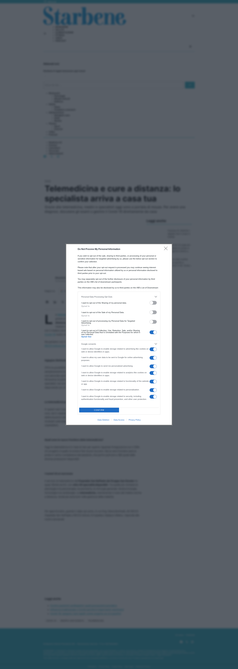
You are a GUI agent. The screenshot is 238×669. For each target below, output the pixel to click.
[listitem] (119, 296)
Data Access (119, 420)
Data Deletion (103, 420)
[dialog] (119, 334)
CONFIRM (99, 410)
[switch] (153, 303)
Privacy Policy (135, 420)
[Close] (166, 249)
